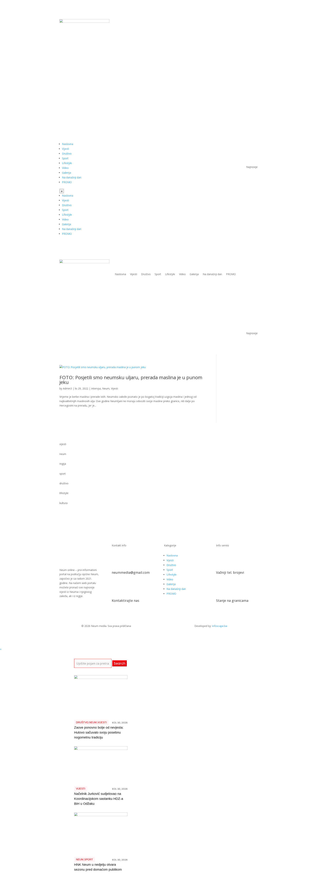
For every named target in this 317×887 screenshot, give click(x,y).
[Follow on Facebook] (240, 22)
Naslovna (67, 144)
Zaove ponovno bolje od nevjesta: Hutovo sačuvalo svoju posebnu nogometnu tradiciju (98, 732)
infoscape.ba (219, 626)
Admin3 (67, 388)
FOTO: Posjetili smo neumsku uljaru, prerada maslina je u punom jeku (130, 379)
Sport (65, 158)
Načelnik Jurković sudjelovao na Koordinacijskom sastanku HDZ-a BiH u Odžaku (98, 799)
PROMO (67, 182)
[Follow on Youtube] (247, 22)
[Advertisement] (158, 95)
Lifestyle (67, 163)
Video (65, 168)
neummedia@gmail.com (131, 572)
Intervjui (96, 388)
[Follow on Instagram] (255, 22)
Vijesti (65, 148)
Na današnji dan (71, 177)
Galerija (66, 172)
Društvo (67, 153)
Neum (106, 388)
